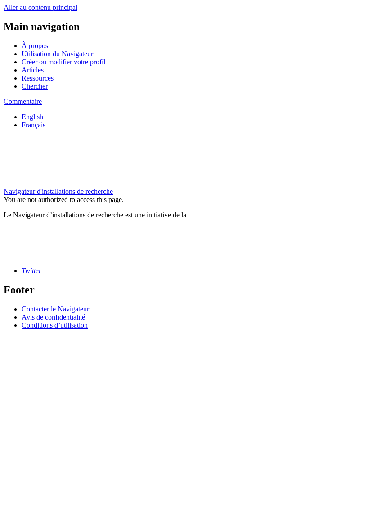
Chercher (35, 86)
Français (33, 125)
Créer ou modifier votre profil (63, 62)
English (32, 117)
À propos (35, 46)
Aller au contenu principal (40, 7)
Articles (33, 70)
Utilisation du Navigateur (57, 54)
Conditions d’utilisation (55, 325)
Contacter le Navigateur (55, 309)
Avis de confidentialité (53, 317)
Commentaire (23, 101)
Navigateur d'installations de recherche (58, 191)
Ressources (38, 78)
